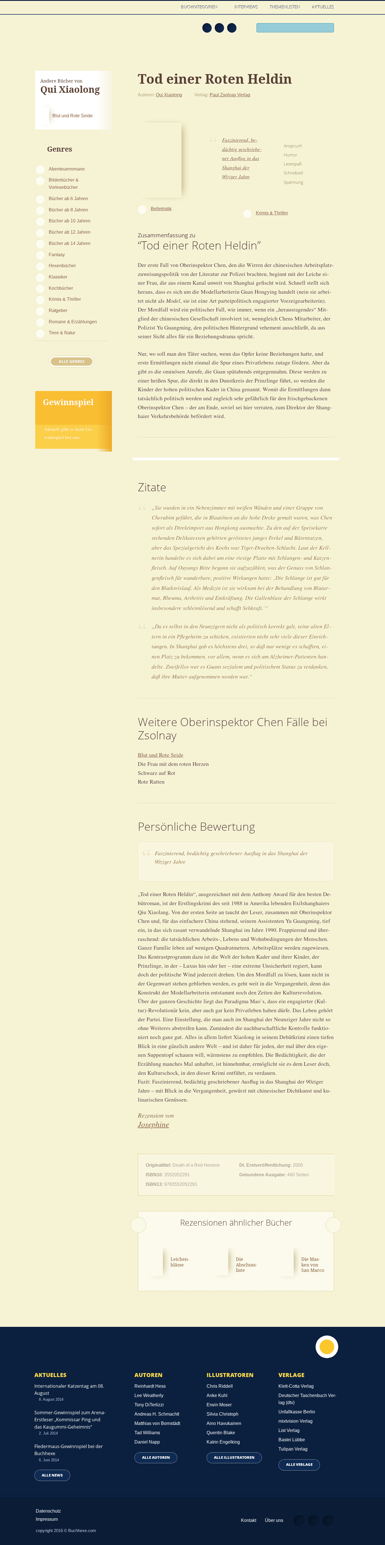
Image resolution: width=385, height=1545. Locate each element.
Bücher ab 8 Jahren (68, 209)
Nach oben (327, 1347)
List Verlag (289, 1430)
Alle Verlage (299, 1464)
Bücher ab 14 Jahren (69, 243)
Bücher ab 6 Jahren (68, 198)
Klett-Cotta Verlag (296, 1386)
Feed (206, 27)
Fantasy (57, 254)
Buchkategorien (200, 7)
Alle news (52, 1475)
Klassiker (58, 276)
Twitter (231, 27)
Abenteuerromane (67, 168)
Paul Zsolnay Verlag (230, 94)
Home (169, 7)
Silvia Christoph (222, 1414)
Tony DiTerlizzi (149, 1404)
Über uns (274, 1520)
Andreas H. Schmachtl (156, 1414)
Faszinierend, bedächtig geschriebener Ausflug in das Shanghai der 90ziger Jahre (242, 158)
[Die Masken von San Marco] (285, 1261)
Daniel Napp (147, 1442)
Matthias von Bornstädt (157, 1423)
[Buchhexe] (73, 31)
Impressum (47, 1519)
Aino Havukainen (224, 1423)
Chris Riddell (220, 1386)
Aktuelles (323, 7)
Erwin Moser (219, 1404)
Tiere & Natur (62, 332)
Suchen (327, 28)
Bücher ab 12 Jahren (69, 232)
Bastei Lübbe (291, 1439)
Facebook (219, 27)
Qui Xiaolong (169, 94)
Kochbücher (61, 288)
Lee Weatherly (148, 1395)
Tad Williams (147, 1432)
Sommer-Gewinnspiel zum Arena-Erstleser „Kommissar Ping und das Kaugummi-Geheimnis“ (69, 1419)
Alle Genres (72, 361)
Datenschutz (48, 1511)
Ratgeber (58, 310)
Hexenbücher (62, 265)
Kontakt (248, 1520)
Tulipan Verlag (292, 1449)
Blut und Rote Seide (160, 755)
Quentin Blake (221, 1432)
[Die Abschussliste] (219, 1260)
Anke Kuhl (217, 1395)
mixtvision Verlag (295, 1421)
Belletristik (161, 208)
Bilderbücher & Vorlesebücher (64, 183)
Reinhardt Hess (150, 1386)
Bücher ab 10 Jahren (69, 220)
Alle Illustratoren (234, 1457)
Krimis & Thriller (65, 299)
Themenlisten (285, 7)
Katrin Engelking (223, 1442)
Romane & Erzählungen (73, 321)
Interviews (246, 7)
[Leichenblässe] (154, 1261)
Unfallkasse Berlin (296, 1411)
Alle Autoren (156, 1457)
